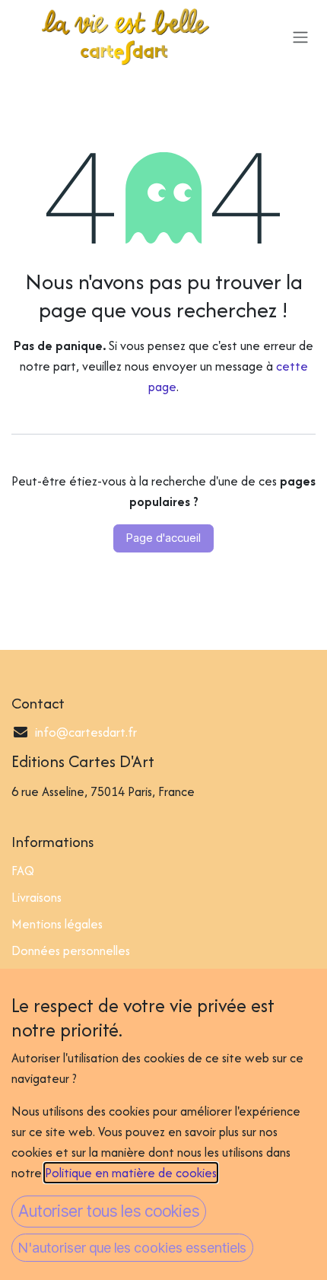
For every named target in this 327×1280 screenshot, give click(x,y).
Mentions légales (57, 924)
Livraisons (36, 897)
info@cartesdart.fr (86, 732)
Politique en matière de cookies (131, 1173)
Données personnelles (70, 950)
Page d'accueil (163, 537)
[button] (108, 1211)
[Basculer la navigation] (300, 37)
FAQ (22, 870)
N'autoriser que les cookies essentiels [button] (132, 1248)
